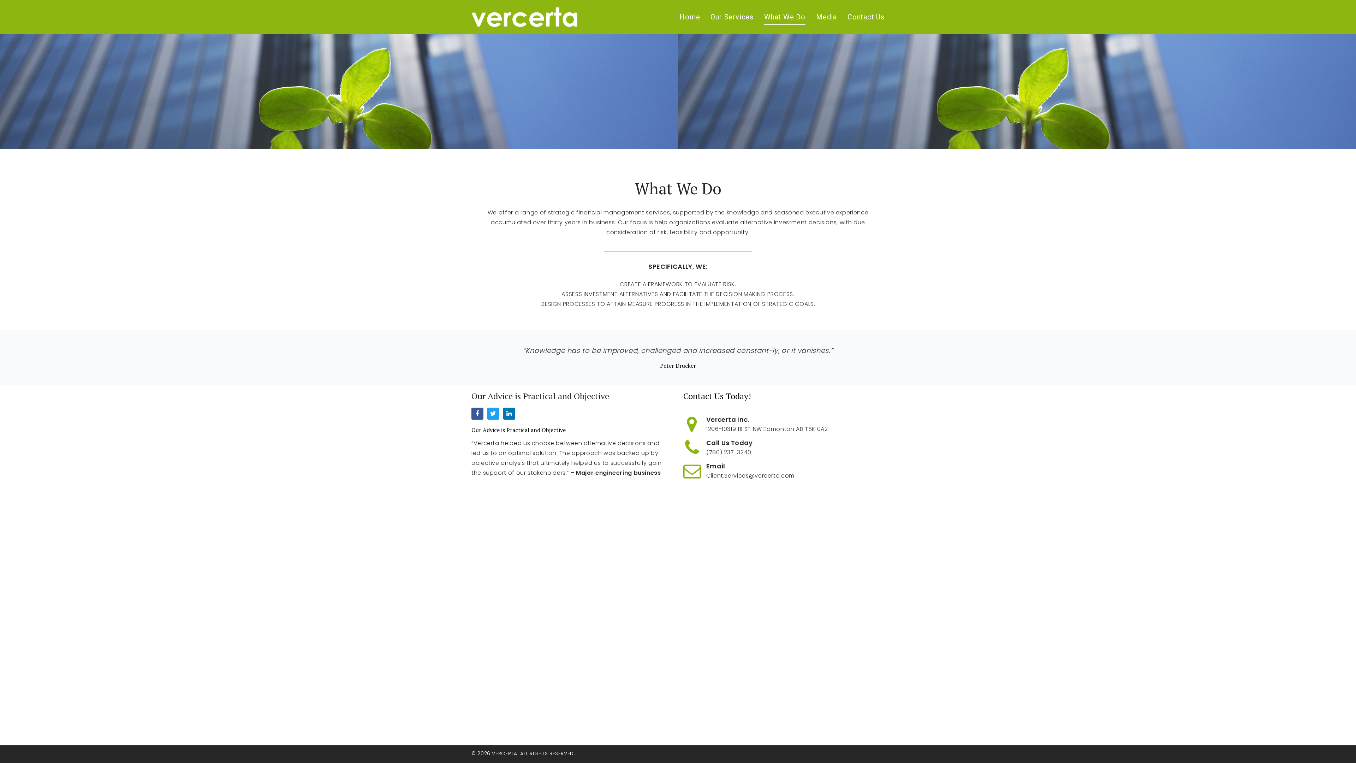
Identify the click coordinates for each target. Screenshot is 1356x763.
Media (826, 17)
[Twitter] (493, 414)
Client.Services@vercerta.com (750, 476)
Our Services (732, 17)
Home (689, 17)
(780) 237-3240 (728, 452)
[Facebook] (477, 414)
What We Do (784, 17)
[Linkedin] (509, 414)
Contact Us (866, 17)
